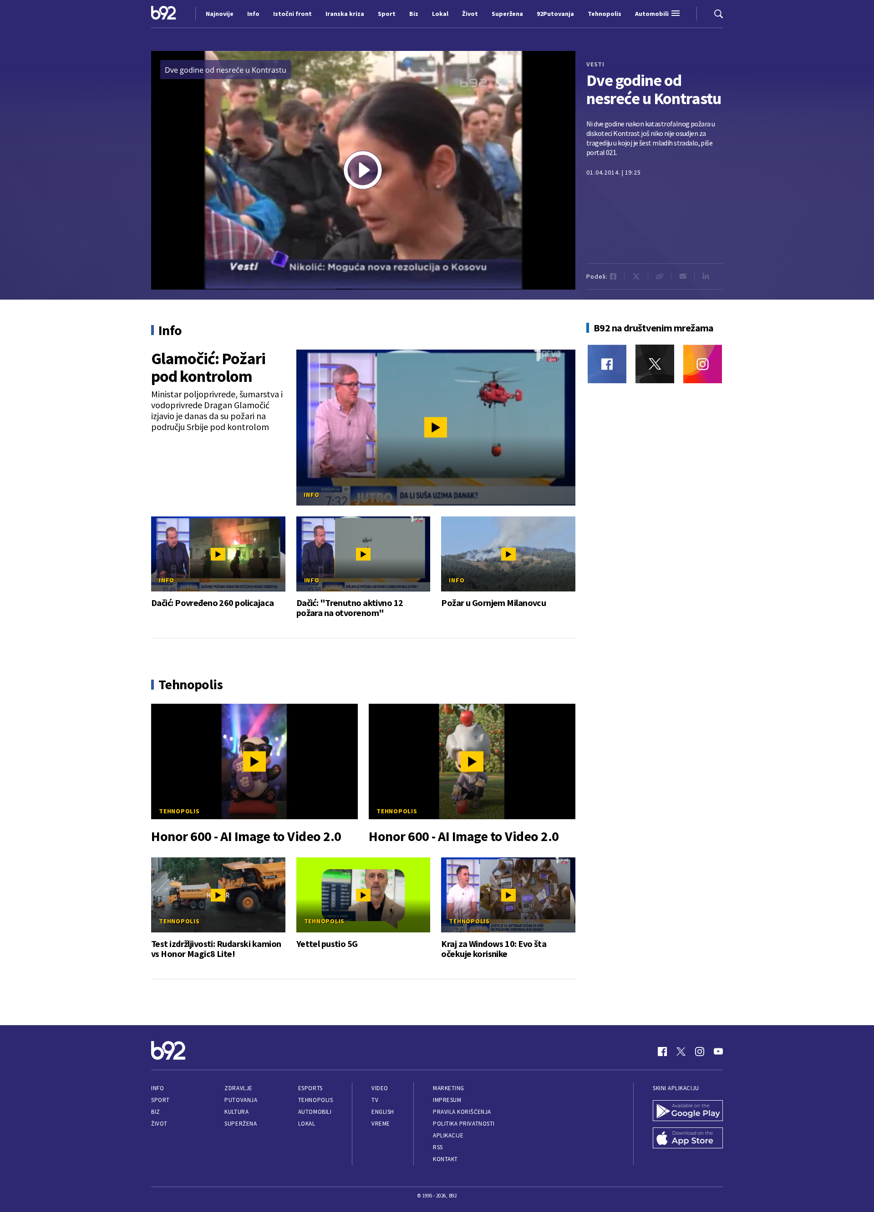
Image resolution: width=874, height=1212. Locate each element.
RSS (438, 1147)
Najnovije (220, 14)
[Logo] (163, 13)
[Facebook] (607, 364)
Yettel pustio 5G (327, 944)
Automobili (314, 1112)
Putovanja (240, 1100)
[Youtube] (718, 1051)
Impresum (447, 1100)
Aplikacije (448, 1135)
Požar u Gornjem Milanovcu (493, 603)
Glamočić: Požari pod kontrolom (208, 367)
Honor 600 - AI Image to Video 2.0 (246, 836)
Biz (155, 1112)
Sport (160, 1100)
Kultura (236, 1112)
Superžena (240, 1123)
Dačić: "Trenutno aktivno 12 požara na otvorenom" (349, 608)
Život (159, 1123)
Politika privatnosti (464, 1123)
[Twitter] (654, 364)
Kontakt (445, 1159)
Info (311, 495)
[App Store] (688, 1138)
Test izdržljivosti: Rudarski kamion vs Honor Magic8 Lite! (216, 949)
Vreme (380, 1123)
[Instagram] (702, 364)
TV (374, 1100)
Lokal (306, 1123)
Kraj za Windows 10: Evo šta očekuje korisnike (493, 949)
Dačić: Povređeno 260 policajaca (212, 603)
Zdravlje (238, 1088)
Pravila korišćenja (462, 1112)
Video (379, 1088)
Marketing (448, 1088)
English (382, 1112)
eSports (310, 1088)
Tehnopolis (179, 811)
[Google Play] (688, 1111)
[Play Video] (362, 170)
